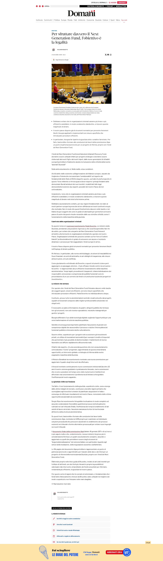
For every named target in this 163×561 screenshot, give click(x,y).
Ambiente (81, 20)
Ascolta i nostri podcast (65, 524)
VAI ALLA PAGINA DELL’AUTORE (62, 508)
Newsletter (121, 6)
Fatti (75, 20)
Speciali (124, 20)
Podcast (110, 6)
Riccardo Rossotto (62, 49)
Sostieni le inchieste (95, 6)
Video (118, 20)
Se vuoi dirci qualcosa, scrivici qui (68, 542)
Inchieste (39, 20)
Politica (57, 20)
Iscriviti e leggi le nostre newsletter (68, 518)
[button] (105, 55)
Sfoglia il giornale (99, 2)
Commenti (48, 20)
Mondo (70, 20)
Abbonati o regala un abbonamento (68, 536)
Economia (90, 20)
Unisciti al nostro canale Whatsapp (68, 530)
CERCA (47, 6)
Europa (63, 20)
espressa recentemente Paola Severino (81, 226)
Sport (113, 20)
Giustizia (98, 20)
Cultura (105, 20)
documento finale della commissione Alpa (68, 431)
